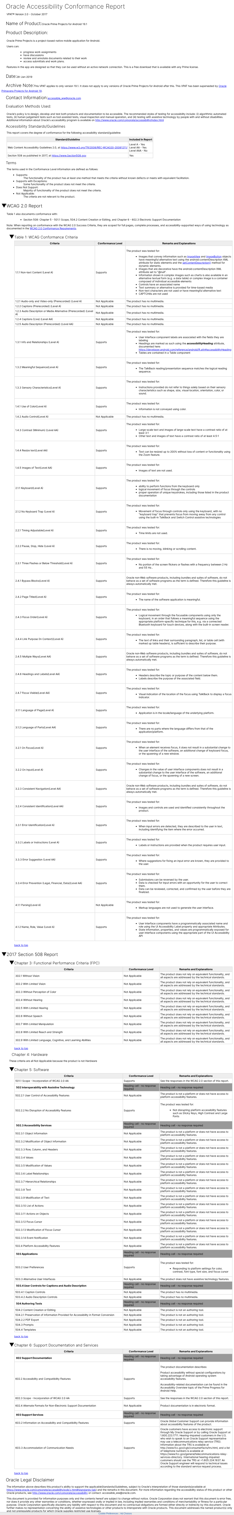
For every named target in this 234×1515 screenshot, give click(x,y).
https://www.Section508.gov (69, 155)
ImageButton (214, 256)
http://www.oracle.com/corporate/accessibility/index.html (129, 120)
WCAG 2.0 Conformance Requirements (53, 228)
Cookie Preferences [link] (108, 1513)
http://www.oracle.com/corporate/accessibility (60, 1492)
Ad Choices (126, 1513)
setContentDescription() (196, 262)
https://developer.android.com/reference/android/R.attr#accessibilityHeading (185, 349)
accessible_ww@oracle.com (64, 98)
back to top (21, 945)
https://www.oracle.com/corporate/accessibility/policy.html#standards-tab (51, 1489)
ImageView (193, 256)
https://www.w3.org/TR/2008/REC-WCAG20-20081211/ (94, 147)
